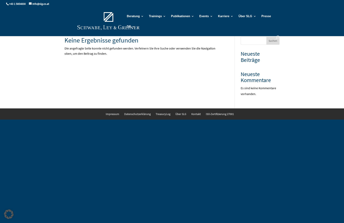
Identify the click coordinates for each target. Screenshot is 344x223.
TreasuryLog (163, 114)
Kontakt (196, 114)
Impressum (112, 114)
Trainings (155, 16)
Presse (266, 16)
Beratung (133, 16)
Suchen (273, 41)
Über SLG (245, 16)
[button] (9, 214)
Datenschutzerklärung (137, 114)
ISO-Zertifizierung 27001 (220, 114)
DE (129, 26)
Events (204, 16)
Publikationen (180, 16)
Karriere (223, 16)
